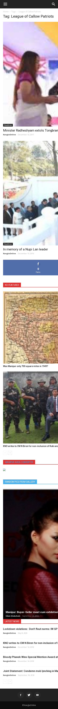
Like (38, 261)
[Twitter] (29, 695)
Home (6, 11)
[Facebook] (21, 695)
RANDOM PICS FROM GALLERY (20, 482)
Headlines (8, 125)
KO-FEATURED (12, 285)
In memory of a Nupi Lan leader (25, 249)
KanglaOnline (9, 134)
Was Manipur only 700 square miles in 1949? (25, 366)
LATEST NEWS (12, 621)
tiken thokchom (13, 616)
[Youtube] (37, 695)
